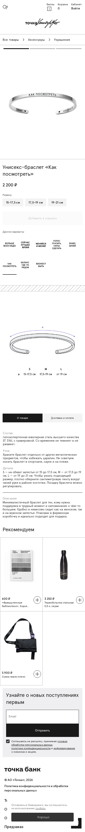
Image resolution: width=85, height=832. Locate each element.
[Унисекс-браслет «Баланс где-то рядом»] (25, 265)
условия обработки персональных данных (39, 743)
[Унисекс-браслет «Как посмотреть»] (10, 265)
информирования (64, 748)
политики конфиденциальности (31, 748)
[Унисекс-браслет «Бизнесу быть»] (41, 265)
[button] (7, 7)
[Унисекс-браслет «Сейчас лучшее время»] (25, 244)
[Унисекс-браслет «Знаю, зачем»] (72, 244)
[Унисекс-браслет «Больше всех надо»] (10, 244)
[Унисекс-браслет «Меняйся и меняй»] (41, 244)
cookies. (41, 808)
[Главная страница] (42, 23)
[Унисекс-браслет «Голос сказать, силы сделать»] (57, 244)
